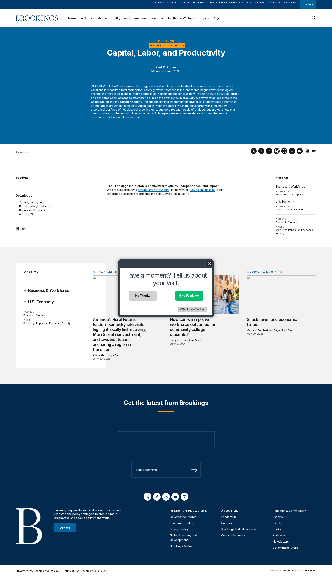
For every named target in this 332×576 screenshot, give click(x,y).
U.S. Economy (285, 201)
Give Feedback (189, 295)
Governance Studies (183, 517)
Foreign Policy (179, 529)
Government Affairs (285, 547)
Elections (156, 18)
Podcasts (279, 535)
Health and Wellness (181, 18)
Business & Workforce (290, 186)
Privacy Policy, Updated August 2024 (38, 570)
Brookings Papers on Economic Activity (46, 323)
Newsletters (256, 2)
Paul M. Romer (166, 67)
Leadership (228, 517)
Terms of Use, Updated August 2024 (85, 570)
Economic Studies (286, 222)
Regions (218, 18)
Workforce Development (290, 194)
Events (172, 2)
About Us (290, 2)
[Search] (314, 18)
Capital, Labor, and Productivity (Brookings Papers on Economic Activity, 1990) (34, 208)
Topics (204, 18)
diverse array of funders (153, 190)
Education (139, 18)
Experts (159, 2)
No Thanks (142, 295)
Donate (308, 4)
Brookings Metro (181, 546)
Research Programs (193, 2)
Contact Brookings (233, 535)
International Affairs (80, 18)
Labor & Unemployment (290, 209)
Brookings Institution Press (238, 529)
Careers (226, 523)
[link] (48, 290)
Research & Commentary (227, 2)
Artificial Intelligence (113, 18)
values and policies (202, 190)
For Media (274, 2)
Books (277, 529)
